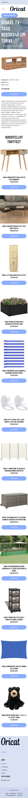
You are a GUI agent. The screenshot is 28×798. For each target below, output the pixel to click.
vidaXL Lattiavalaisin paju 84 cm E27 (14, 275)
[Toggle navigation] (3, 8)
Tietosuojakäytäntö (11, 795)
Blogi (3, 773)
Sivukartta (19, 795)
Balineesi (4, 770)
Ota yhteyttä (12, 793)
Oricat (4, 764)
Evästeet (20, 793)
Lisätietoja (14, 94)
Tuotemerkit (11, 80)
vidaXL (17, 80)
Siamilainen (5, 767)
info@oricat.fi (5, 2)
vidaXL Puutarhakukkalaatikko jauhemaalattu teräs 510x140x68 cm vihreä (14, 568)
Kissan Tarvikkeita (9, 15)
